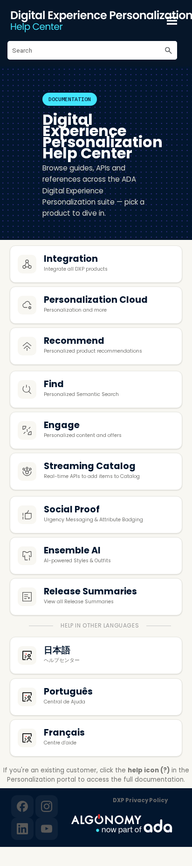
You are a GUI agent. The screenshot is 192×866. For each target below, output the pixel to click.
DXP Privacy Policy (140, 800)
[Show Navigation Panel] (172, 20)
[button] (168, 50)
